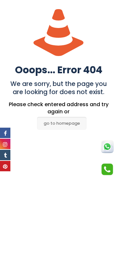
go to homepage (62, 123)
